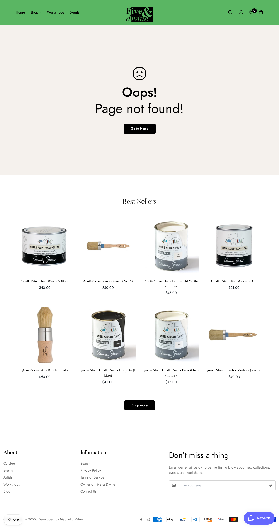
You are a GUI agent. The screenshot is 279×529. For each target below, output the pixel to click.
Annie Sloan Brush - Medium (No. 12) (234, 370)
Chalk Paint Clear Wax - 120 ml (234, 281)
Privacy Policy (90, 470)
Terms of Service (92, 477)
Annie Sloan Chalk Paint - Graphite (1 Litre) (108, 373)
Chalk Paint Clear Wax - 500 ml (44, 281)
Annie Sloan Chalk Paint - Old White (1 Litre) (171, 284)
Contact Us (88, 491)
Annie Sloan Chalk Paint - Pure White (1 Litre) (171, 373)
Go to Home (139, 128)
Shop (34, 12)
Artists (7, 477)
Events (74, 12)
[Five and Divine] (139, 12)
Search (85, 463)
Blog (6, 491)
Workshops (55, 12)
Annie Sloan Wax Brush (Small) (45, 370)
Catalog (9, 463)
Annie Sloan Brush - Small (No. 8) (108, 281)
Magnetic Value (71, 519)
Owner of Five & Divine (97, 484)
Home (20, 12)
